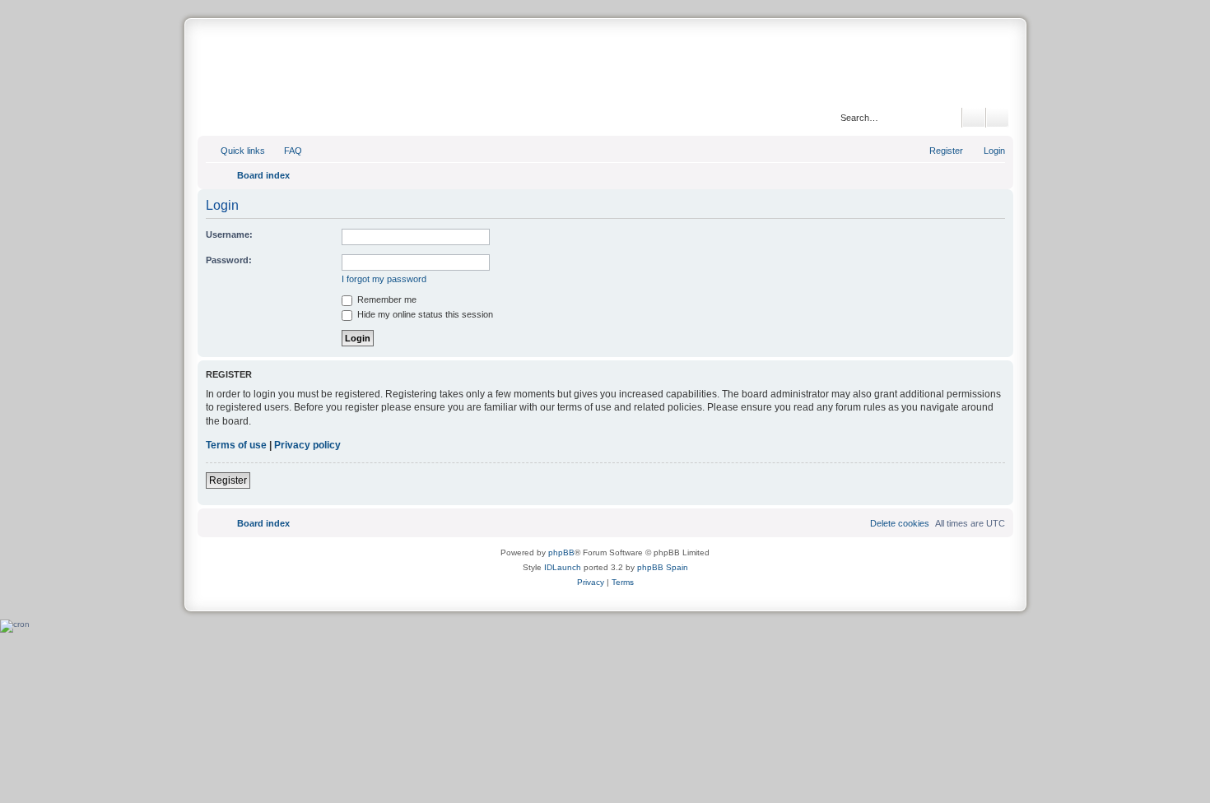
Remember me (386, 299)
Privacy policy (307, 445)
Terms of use (236, 445)
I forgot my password (384, 279)
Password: (229, 260)
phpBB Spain (662, 567)
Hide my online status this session (424, 314)
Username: (229, 234)
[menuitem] (285, 150)
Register (228, 480)
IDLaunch (562, 567)
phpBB (561, 552)
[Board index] (605, 65)
